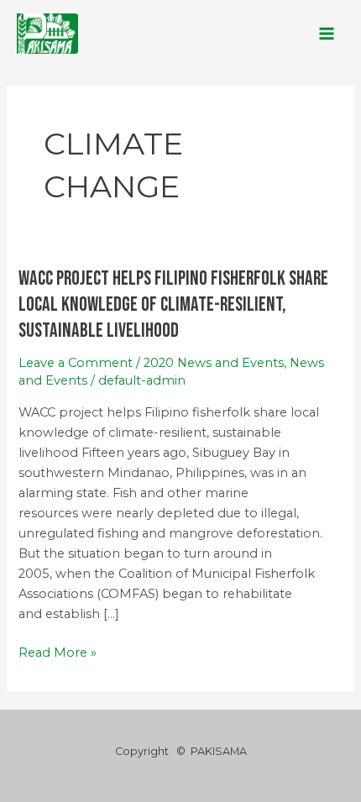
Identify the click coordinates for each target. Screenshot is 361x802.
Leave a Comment (75, 362)
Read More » (57, 651)
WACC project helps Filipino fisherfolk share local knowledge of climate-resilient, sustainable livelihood (173, 305)
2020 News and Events (214, 362)
